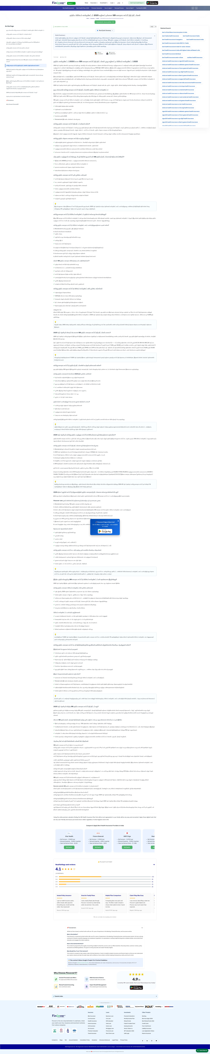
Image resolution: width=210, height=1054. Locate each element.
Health (97, 18)
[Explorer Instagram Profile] (152, 1041)
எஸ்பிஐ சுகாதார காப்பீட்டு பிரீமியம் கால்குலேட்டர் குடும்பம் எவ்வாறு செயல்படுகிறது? (24, 51)
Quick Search (203, 1050)
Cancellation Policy (85, 1040)
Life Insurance (91, 1026)
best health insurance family (191, 36)
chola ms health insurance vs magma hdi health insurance (178, 79)
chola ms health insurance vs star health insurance (177, 104)
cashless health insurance (194, 57)
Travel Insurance (92, 1033)
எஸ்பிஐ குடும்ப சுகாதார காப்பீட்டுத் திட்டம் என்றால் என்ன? (19, 34)
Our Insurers (91, 1028)
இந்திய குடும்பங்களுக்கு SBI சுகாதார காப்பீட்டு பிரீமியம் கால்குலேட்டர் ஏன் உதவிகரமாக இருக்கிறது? (25, 81)
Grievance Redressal (104, 1040)
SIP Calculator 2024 (129, 1031)
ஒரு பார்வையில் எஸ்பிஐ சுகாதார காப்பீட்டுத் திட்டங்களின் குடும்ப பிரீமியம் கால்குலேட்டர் (25, 30)
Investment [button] (103, 3)
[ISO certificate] (74, 1031)
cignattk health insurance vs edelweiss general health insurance (180, 111)
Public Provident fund (129, 1023)
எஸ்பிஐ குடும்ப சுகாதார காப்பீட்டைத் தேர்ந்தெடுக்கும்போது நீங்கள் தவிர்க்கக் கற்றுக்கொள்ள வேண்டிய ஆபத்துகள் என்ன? (23, 87)
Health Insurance (92, 1021)
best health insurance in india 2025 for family (175, 43)
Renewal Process (119, 8)
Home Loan (109, 1026)
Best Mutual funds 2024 (148, 1021)
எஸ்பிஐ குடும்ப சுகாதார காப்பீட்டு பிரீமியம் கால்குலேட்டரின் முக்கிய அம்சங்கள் (23, 55)
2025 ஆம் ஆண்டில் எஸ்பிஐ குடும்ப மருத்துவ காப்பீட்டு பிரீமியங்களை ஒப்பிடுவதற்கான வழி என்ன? (25, 70)
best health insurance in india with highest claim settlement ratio (181, 50)
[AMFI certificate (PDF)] (55, 1031)
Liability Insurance (146, 1028)
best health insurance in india (195, 39)
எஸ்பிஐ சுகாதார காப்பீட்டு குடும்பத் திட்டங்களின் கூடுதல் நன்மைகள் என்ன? (22, 65)
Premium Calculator (97, 8)
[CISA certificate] (61, 1031)
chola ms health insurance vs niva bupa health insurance (178, 86)
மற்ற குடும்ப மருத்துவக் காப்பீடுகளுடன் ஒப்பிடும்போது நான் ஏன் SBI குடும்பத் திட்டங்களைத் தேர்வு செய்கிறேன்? (23, 43)
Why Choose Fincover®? (12, 104)
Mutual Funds (127, 1021)
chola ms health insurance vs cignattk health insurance (178, 61)
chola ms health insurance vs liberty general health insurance (180, 75)
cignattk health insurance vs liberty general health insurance (180, 122)
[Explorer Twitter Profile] (156, 1041)
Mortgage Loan (110, 1028)
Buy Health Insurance (68, 8)
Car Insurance (91, 1018)
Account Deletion (73, 1040)
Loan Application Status (148, 1031)
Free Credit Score (146, 1026)
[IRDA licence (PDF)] (68, 1031)
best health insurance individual (171, 54)
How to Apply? (108, 8)
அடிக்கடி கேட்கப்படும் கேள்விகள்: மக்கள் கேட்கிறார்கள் (18, 96)
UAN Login (126, 1033)
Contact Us (55, 1040)
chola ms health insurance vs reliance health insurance (178, 93)
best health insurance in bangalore (172, 39)
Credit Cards (145, 1023)
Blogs (61, 1040)
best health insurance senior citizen (172, 57)
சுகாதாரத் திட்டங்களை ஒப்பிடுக (104, 22)
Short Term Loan (110, 1033)
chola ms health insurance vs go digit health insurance (178, 72)
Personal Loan (109, 1031)
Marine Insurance (146, 1033)
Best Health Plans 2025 (82, 8)
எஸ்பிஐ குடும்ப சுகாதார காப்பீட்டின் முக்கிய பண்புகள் (17, 48)
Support (70, 3)
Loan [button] (111, 3)
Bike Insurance (91, 1016)
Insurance (93, 18)
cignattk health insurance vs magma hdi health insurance (178, 125)
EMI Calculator (109, 1021)
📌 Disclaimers (10, 100)
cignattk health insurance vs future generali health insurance (180, 115)
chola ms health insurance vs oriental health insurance (178, 90)
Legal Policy (115, 1040)
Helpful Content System (83, 962)
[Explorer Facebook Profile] (142, 1041)
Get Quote (69, 847)
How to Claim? (130, 8)
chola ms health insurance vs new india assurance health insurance (181, 82)
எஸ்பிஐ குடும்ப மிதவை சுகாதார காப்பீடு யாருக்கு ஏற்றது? (18, 38)
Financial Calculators (129, 1016)
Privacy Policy (123, 1040)
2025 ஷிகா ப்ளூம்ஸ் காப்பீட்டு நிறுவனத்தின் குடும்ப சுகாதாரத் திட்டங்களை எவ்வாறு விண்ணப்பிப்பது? (24, 76)
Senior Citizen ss (128, 1028)
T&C (66, 1040)
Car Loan (108, 1018)
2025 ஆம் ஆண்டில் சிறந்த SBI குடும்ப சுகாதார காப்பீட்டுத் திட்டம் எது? (21, 92)
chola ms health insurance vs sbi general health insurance (179, 100)
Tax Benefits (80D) (141, 8)
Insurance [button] (93, 3)
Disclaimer (94, 1040)
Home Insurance (92, 1023)
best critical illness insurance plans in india (174, 32)
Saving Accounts (128, 1026)
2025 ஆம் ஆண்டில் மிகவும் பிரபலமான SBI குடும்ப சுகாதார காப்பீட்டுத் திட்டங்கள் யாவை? (24, 60)
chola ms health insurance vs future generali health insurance (180, 68)
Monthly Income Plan (129, 1018)
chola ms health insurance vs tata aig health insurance (178, 108)
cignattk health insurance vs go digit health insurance (178, 118)
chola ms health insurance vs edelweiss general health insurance (181, 64)
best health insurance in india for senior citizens (176, 46)
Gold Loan (108, 1023)
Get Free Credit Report (137, 3)
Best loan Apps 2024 (147, 1018)
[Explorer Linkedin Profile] (147, 1041)
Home (86, 3)
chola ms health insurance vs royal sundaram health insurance (180, 97)
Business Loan (109, 1016)
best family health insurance (170, 36)
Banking (144, 1016)
